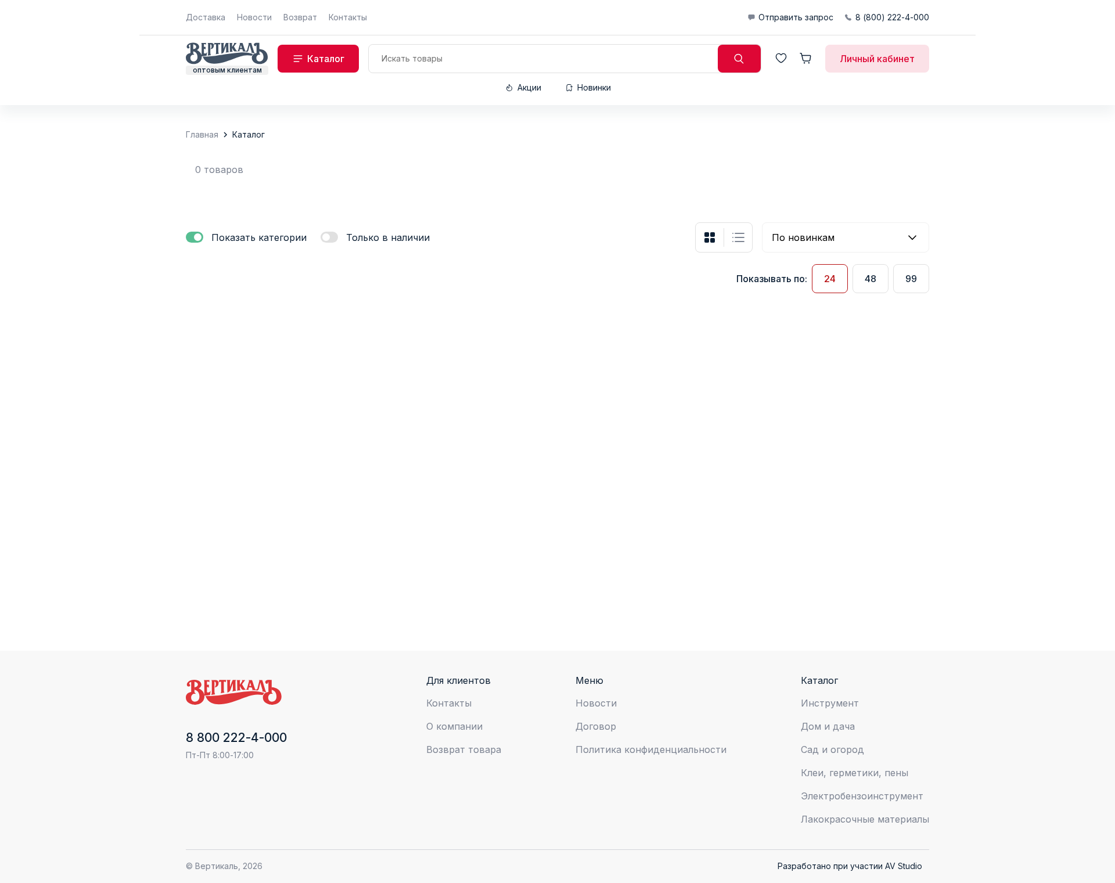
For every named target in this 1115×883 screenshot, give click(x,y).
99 (911, 278)
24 (830, 278)
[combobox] (845, 237)
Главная (202, 134)
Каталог (248, 134)
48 (870, 278)
